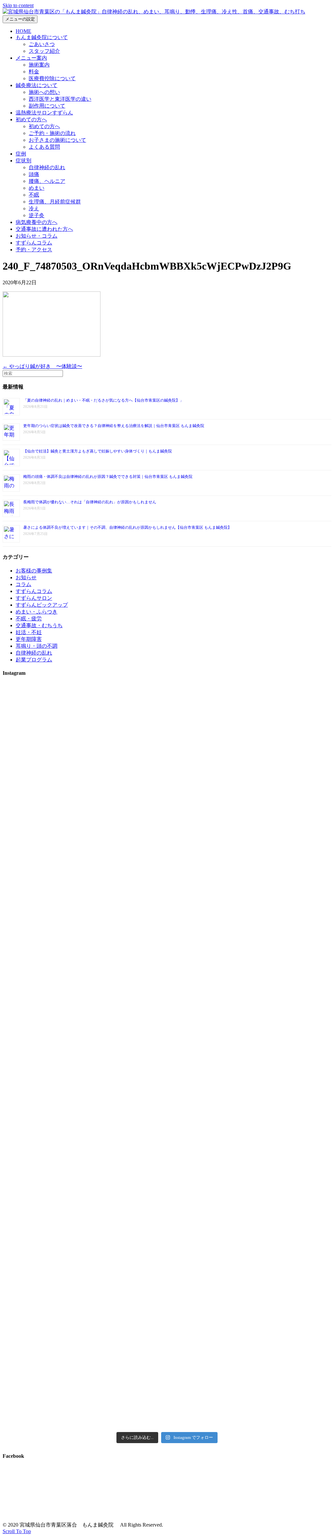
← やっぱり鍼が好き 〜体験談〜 (42, 366)
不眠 (34, 195)
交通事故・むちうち (39, 625)
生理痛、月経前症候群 (55, 201)
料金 (34, 71)
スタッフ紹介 (44, 51)
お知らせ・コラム (36, 236)
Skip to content (18, 5)
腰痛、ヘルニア (47, 181)
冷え (34, 208)
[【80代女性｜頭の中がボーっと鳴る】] (166, 1232)
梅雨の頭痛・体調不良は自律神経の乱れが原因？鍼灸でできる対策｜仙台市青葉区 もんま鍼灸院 (107, 476)
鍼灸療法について (36, 85)
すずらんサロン (34, 598)
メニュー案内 (31, 58)
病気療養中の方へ (36, 222)
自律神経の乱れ (47, 167)
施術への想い (44, 92)
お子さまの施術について (57, 140)
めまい (36, 188)
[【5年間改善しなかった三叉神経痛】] (166, 810)
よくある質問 (44, 147)
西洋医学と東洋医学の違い (60, 99)
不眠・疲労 (29, 618)
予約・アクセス (34, 249)
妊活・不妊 (29, 632)
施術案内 (39, 64)
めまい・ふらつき (36, 611)
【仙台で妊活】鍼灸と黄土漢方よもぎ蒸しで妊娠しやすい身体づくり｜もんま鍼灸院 (97, 451)
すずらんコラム (34, 242)
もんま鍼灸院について (42, 37)
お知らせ (26, 577)
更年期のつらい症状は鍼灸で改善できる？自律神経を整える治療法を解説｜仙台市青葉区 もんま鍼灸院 (113, 425)
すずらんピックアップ (42, 605)
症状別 (23, 160)
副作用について (47, 106)
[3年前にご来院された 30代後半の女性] (166, 1012)
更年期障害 (29, 639)
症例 (21, 153)
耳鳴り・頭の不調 (36, 646)
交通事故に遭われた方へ (44, 229)
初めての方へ (31, 119)
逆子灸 (36, 215)
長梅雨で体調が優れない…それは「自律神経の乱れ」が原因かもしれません (89, 502)
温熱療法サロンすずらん (44, 112)
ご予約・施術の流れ (52, 133)
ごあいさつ (42, 44)
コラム (23, 584)
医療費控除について (52, 78)
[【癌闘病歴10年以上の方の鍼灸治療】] (277, 1275)
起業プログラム (34, 659)
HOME (23, 31)
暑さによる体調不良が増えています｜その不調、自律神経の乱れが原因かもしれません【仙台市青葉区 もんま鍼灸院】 (127, 527)
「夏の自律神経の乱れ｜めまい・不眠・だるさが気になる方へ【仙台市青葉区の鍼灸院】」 (103, 400)
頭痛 (34, 174)
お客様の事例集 (34, 570)
